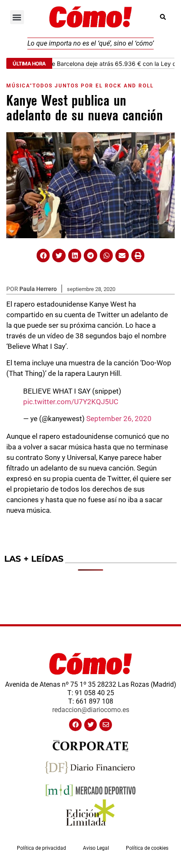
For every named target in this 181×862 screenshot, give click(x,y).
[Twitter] (90, 724)
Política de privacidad (41, 848)
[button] (17, 17)
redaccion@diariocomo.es (90, 710)
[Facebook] (75, 724)
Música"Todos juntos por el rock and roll (80, 86)
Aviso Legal (96, 848)
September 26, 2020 (119, 418)
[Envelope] (105, 724)
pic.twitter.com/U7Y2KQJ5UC (70, 401)
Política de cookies (147, 848)
